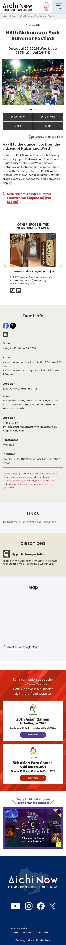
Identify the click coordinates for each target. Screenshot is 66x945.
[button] (4, 85)
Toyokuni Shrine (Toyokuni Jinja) (32, 271)
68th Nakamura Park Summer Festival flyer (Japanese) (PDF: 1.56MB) (29, 198)
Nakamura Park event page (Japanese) (32, 521)
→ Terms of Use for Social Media (28, 932)
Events (13, 16)
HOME (4, 16)
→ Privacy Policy (18, 928)
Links (18, 125)
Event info (18, 116)
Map (48, 125)
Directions (48, 116)
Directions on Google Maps (47, 137)
